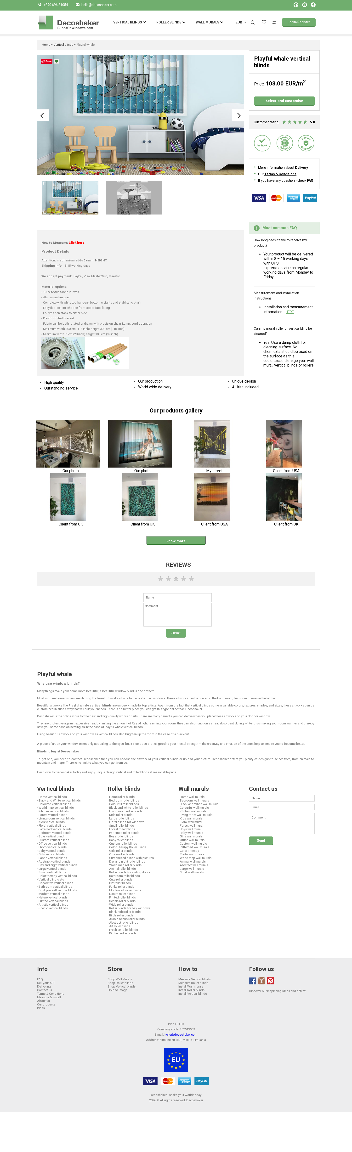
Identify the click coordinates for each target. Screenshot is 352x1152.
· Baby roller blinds (120, 840)
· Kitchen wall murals (192, 811)
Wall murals (193, 788)
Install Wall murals (190, 986)
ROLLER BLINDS (169, 22)
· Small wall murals (191, 872)
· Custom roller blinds (122, 843)
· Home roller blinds (121, 797)
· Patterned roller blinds (123, 833)
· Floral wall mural (190, 822)
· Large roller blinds (121, 818)
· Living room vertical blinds (56, 818)
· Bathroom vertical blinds (54, 886)
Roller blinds (124, 788)
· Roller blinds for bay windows (129, 908)
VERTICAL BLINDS (127, 22)
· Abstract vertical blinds (53, 861)
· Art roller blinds (119, 926)
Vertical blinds (63, 44)
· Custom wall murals (192, 843)
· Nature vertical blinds (52, 897)
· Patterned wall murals (193, 847)
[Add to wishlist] (56, 61)
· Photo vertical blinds (52, 847)
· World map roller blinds (125, 865)
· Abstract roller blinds (123, 922)
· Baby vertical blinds (51, 851)
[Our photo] (68, 444)
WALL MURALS (207, 22)
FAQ (310, 180)
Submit (176, 633)
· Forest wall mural (190, 825)
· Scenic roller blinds (122, 901)
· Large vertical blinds (51, 868)
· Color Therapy (188, 851)
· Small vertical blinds (51, 872)
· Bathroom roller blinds (124, 876)
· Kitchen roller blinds (122, 933)
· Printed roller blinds (122, 897)
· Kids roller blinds (120, 815)
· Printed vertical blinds (52, 901)
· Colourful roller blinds (123, 804)
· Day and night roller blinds (126, 861)
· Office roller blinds (121, 854)
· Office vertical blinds (52, 843)
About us (43, 1001)
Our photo (70, 471)
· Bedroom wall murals (193, 800)
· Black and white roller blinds (128, 807)
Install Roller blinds (191, 990)
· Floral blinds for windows (126, 822)
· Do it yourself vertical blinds (57, 890)
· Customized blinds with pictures (131, 858)
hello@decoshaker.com (181, 1034)
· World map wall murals (194, 858)
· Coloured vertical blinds (54, 804)
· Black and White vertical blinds (59, 800)
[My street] (212, 444)
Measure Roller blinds (193, 983)
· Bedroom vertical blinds (54, 833)
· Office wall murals (191, 840)
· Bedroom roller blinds (123, 800)
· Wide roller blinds (120, 904)
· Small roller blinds (121, 825)
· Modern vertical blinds (53, 894)
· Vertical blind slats (50, 879)
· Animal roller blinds (122, 868)
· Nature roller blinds (121, 894)
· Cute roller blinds (120, 879)
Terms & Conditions (280, 174)
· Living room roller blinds (125, 811)
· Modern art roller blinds (124, 890)
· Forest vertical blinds (52, 815)
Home (46, 44)
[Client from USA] (284, 444)
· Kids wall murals (190, 818)
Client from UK (71, 524)
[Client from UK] (68, 497)
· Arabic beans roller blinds (126, 919)
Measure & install (49, 997)
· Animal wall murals (192, 861)
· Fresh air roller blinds (123, 930)
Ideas (41, 1008)
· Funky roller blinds (121, 886)
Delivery (301, 167)
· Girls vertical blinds (51, 854)
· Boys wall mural (189, 829)
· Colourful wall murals (193, 807)
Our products (46, 1004)
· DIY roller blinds (119, 883)
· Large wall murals (191, 868)
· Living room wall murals (195, 815)
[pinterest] (270, 980)
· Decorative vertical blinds (55, 883)
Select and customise (284, 100)
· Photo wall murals (191, 854)
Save (48, 61)
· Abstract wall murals (193, 865)
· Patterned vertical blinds (54, 829)
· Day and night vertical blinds (57, 865)
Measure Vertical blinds (194, 979)
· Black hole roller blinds (124, 912)
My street (214, 471)
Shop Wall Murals (120, 979)
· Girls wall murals (190, 836)
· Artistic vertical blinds (52, 904)
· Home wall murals (191, 797)
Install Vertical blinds (192, 993)
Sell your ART (46, 983)
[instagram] (261, 980)
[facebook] (252, 981)
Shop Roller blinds (120, 983)
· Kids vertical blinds (51, 822)
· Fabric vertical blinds (52, 858)
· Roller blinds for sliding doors (129, 872)
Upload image (117, 990)
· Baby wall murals (190, 833)
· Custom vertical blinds (53, 840)
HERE (290, 312)
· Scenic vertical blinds (52, 908)
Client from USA (286, 471)
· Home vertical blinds (52, 797)
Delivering (44, 986)
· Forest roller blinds (121, 829)
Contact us (44, 990)
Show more (176, 541)
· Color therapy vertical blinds (57, 876)
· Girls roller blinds (120, 851)
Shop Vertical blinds (122, 986)
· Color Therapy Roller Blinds (127, 847)
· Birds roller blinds (120, 915)
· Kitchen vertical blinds (53, 811)
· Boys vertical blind (50, 836)
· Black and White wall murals (198, 804)
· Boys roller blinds (120, 836)
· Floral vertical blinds (51, 825)
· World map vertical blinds (55, 807)
